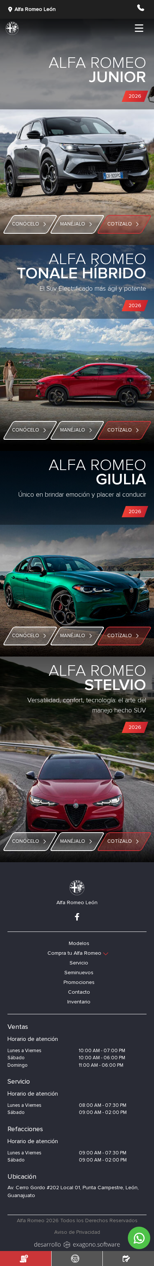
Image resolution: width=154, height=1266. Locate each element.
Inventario (78, 1002)
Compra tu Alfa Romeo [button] (74, 953)
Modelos (79, 943)
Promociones (79, 982)
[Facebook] (77, 917)
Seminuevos (78, 972)
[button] (140, 10)
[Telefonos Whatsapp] (137, 1236)
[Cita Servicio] (128, 1258)
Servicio (79, 963)
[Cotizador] (25, 1258)
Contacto (79, 992)
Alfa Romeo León (35, 9)
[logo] (77, 1244)
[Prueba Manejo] (76, 1258)
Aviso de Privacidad (77, 1232)
